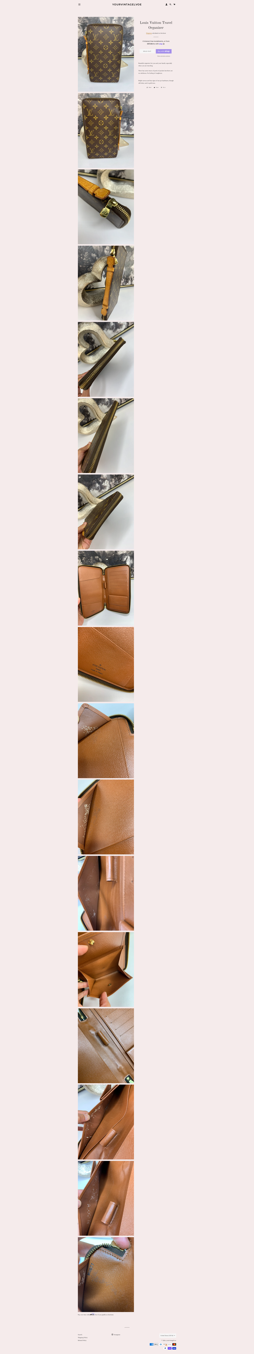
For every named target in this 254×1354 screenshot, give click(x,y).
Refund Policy (82, 1340)
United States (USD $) (166, 1335)
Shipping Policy (83, 1337)
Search (80, 1335)
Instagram (117, 1335)
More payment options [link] (163, 56)
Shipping (149, 33)
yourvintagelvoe (127, 4)
